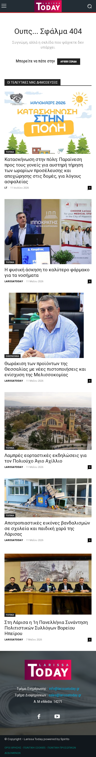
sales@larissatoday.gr (64, 695)
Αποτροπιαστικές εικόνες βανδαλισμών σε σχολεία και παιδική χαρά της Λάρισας (47, 528)
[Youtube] (57, 717)
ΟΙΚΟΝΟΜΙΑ (12, 356)
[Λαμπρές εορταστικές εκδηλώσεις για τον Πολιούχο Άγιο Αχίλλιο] (48, 421)
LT (5, 187)
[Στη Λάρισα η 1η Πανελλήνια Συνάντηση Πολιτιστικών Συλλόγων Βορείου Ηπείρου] (48, 584)
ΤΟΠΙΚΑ (10, 151)
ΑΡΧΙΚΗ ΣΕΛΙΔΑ (69, 61)
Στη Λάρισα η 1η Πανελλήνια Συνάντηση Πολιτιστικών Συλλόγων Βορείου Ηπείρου (46, 628)
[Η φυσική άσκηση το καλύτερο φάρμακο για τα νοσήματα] (48, 231)
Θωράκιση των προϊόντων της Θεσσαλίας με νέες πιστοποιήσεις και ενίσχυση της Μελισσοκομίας (45, 369)
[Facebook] (38, 717)
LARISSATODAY (13, 281)
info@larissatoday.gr (64, 688)
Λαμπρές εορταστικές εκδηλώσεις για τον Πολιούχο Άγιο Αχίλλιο (45, 458)
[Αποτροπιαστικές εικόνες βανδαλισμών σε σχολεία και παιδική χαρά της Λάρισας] (48, 498)
